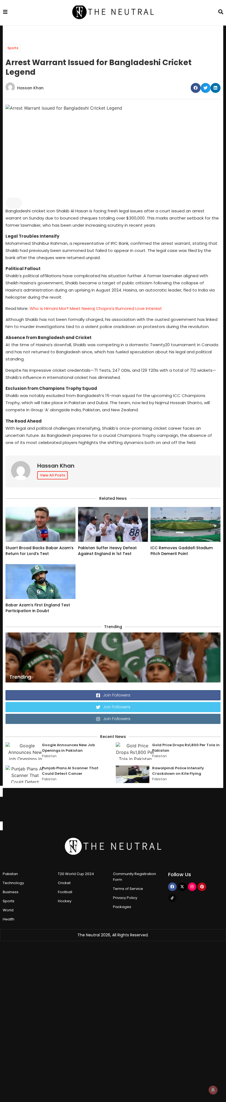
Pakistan (49, 756)
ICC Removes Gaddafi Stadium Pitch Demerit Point (181, 550)
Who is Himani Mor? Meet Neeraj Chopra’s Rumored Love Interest (95, 308)
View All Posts (52, 475)
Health (8, 919)
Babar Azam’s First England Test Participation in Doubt (38, 608)
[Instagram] (192, 886)
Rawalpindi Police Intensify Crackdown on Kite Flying (178, 770)
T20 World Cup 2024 (76, 873)
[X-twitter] (182, 886)
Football (65, 892)
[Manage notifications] (213, 1090)
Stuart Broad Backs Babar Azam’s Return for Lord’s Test (40, 550)
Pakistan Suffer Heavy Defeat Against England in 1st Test (107, 550)
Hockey (64, 901)
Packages (122, 906)
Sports (12, 48)
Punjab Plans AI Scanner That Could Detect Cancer (70, 770)
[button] (196, 88)
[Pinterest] (202, 886)
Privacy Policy (125, 897)
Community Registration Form (134, 876)
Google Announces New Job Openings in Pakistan (68, 747)
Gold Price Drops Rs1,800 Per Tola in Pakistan (186, 747)
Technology (13, 883)
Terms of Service (128, 888)
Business (10, 892)
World (8, 910)
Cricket (64, 883)
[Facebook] (172, 886)
